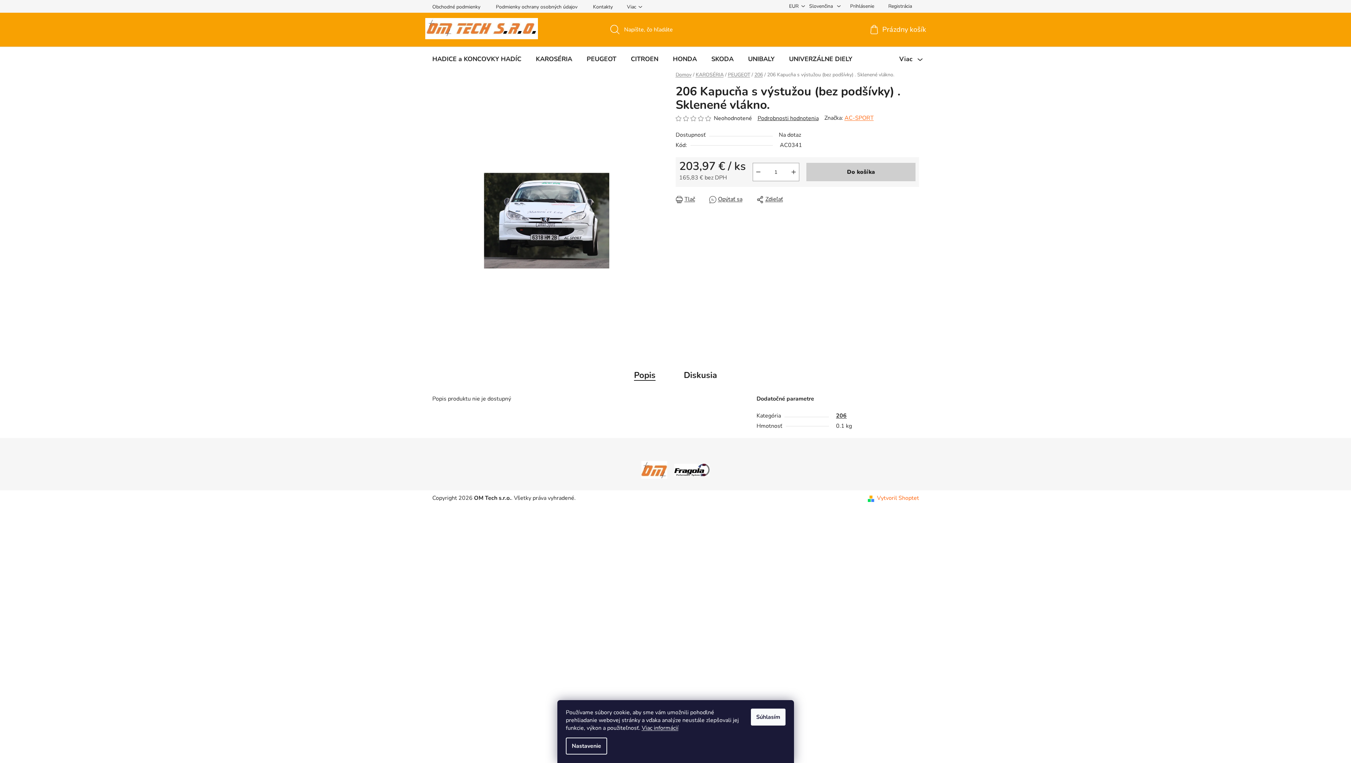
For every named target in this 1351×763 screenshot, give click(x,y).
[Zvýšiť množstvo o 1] (793, 172)
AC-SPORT (859, 118)
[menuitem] (476, 59)
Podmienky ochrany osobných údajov (536, 7)
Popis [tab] (645, 375)
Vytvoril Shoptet (898, 498)
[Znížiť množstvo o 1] (758, 172)
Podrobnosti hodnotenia (788, 118)
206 (841, 416)
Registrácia (900, 6)
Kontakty (603, 7)
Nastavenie (586, 746)
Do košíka (861, 172)
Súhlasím (768, 717)
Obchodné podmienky (456, 7)
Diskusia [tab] (700, 375)
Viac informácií (660, 728)
